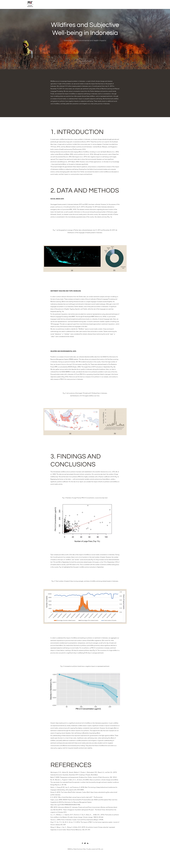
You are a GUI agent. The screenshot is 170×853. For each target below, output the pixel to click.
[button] (85, 61)
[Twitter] (85, 843)
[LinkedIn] (88, 843)
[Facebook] (82, 843)
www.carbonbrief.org (101, 792)
